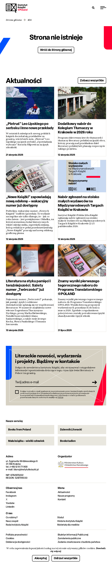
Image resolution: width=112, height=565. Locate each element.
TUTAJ (60, 397)
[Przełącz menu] (103, 7)
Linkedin (10, 506)
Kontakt (62, 499)
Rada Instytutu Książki (17, 524)
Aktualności (64, 492)
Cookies (10, 538)
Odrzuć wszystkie (66, 558)
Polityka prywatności (16, 534)
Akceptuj (40, 558)
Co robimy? (12, 517)
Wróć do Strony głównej (56, 50)
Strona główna (14, 20)
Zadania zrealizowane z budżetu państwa (79, 542)
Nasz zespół (12, 521)
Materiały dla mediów (68, 524)
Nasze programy (66, 495)
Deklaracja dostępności (18, 542)
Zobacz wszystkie (92, 80)
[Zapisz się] (93, 382)
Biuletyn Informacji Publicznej (73, 534)
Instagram (11, 495)
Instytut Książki (16, 8)
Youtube (10, 503)
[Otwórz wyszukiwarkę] (93, 7)
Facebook (11, 492)
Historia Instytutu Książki (70, 521)
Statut (60, 517)
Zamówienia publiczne (69, 538)
